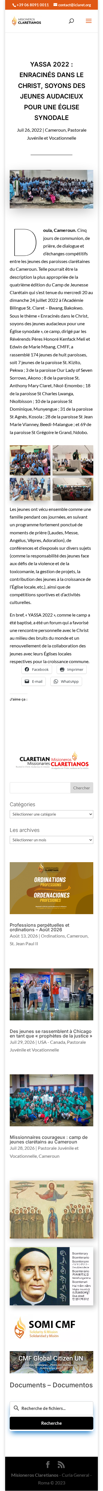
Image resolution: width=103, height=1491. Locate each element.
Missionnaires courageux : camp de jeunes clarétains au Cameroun (49, 1139)
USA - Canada (51, 1042)
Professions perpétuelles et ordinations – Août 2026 (39, 927)
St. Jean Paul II (24, 943)
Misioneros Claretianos (34, 1475)
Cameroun (55, 130)
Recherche (51, 1423)
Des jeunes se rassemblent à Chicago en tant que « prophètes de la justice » (51, 1033)
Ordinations (53, 935)
